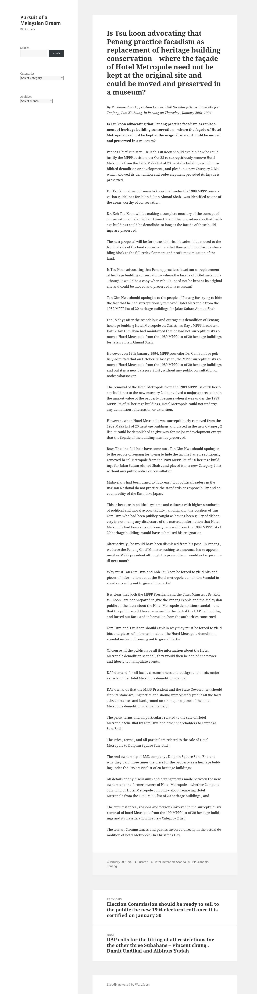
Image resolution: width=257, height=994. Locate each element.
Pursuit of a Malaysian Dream (40, 20)
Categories (27, 73)
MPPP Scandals (198, 862)
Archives (26, 97)
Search (25, 48)
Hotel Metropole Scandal (170, 862)
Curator (142, 862)
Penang (112, 866)
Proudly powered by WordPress (128, 984)
